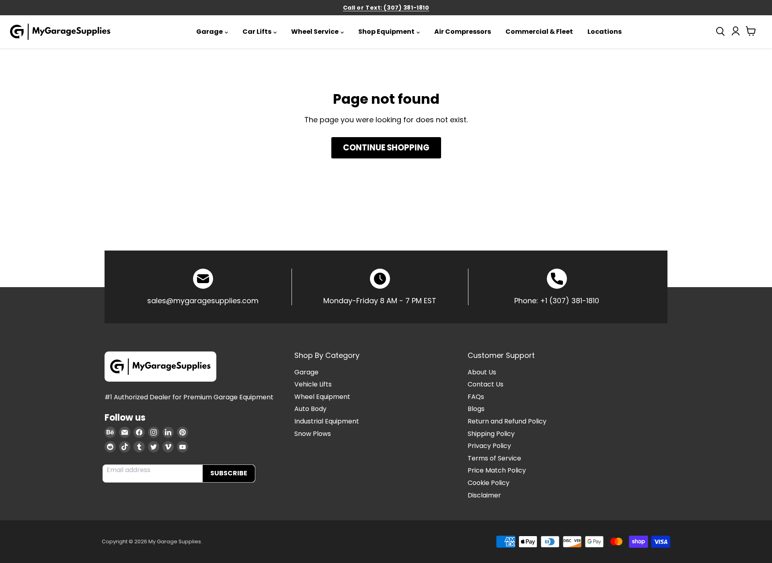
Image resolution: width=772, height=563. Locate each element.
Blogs (476, 408)
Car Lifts (256, 31)
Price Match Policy (497, 470)
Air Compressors (462, 31)
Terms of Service (494, 458)
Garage (209, 31)
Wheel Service (315, 31)
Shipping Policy (491, 433)
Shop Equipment (386, 31)
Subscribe (228, 473)
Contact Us (485, 384)
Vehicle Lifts (313, 384)
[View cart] (751, 33)
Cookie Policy (488, 482)
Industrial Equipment (326, 421)
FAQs (476, 396)
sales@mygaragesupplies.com (203, 301)
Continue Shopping (386, 147)
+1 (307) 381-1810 (569, 301)
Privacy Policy (489, 445)
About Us (482, 372)
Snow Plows (312, 433)
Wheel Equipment (322, 396)
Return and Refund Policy (507, 421)
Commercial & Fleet (539, 31)
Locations (604, 31)
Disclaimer (484, 495)
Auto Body (310, 408)
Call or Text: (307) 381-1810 (386, 8)
